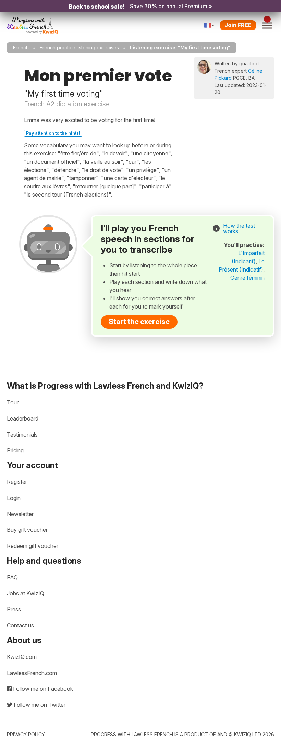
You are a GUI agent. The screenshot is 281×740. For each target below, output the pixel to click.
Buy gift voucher (27, 529)
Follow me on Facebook (42, 688)
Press (14, 609)
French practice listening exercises (79, 47)
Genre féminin (247, 277)
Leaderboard (22, 418)
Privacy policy (26, 734)
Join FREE (238, 25)
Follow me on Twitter (38, 704)
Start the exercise (139, 321)
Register (17, 481)
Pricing (15, 450)
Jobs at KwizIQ (25, 593)
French (21, 47)
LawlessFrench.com (32, 672)
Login (14, 497)
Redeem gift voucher (32, 545)
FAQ (12, 577)
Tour (13, 402)
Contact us (20, 625)
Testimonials (22, 434)
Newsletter (20, 514)
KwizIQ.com (22, 656)
